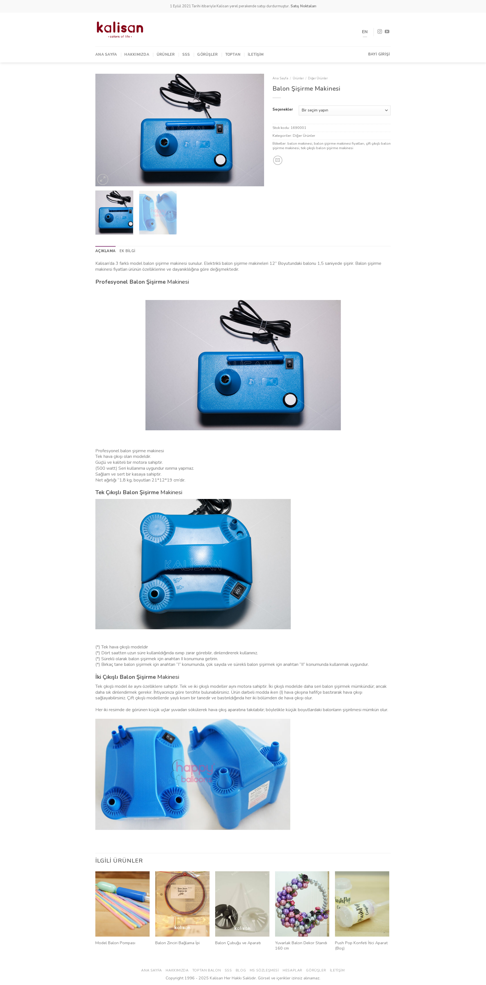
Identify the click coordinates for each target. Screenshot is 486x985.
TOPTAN (233, 54)
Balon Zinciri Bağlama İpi (177, 943)
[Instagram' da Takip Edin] (379, 31)
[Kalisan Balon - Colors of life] (120, 29)
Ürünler (166, 54)
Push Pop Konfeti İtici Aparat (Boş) (361, 945)
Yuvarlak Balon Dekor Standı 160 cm (301, 945)
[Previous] (106, 130)
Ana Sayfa (106, 54)
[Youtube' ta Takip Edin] (387, 31)
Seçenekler (283, 110)
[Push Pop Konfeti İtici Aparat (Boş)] (362, 904)
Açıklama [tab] (105, 251)
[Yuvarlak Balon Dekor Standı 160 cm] (302, 904)
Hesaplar (292, 970)
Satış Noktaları (303, 6)
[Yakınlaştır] (102, 179)
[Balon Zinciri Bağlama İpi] (182, 904)
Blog (241, 970)
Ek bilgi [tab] (127, 251)
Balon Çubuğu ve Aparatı (238, 943)
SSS (186, 54)
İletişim (256, 54)
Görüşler (207, 54)
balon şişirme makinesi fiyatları (339, 143)
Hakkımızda (136, 54)
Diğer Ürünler (318, 78)
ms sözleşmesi (264, 970)
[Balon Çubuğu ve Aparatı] (242, 904)
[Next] (254, 130)
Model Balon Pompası (115, 943)
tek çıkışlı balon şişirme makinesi (327, 148)
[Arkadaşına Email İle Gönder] (277, 160)
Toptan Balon (206, 970)
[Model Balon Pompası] (122, 904)
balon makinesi (299, 143)
